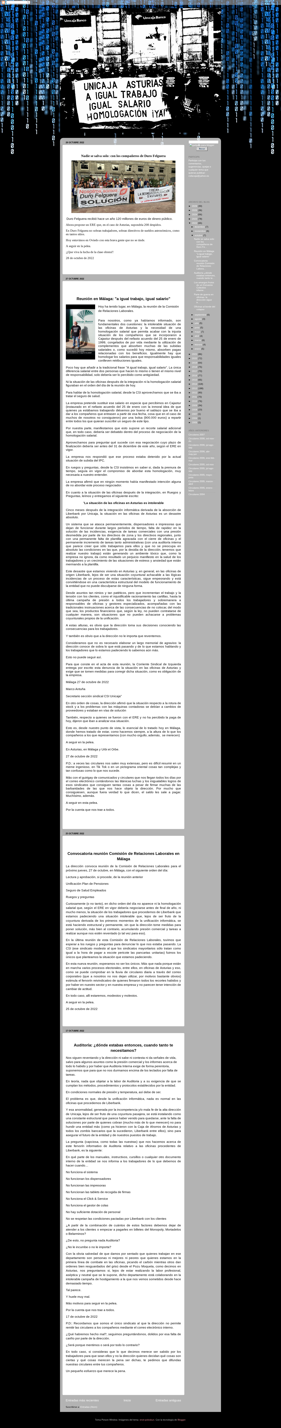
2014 (195, 384)
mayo (198, 332)
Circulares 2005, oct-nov (201, 464)
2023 (195, 219)
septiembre (201, 315)
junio (197, 327)
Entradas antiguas (168, 1400)
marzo (198, 340)
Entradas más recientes (82, 1400)
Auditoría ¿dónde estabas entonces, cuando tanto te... (204, 275)
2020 (195, 358)
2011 (195, 397)
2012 (195, 392)
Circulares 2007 (196, 434)
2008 (195, 409)
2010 (195, 401)
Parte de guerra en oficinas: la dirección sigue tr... (204, 298)
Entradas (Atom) (88, 1407)
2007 (195, 414)
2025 (195, 210)
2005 (195, 422)
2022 (195, 223)
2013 (195, 388)
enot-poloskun (147, 1420)
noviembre (200, 231)
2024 (195, 214)
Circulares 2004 (196, 494)
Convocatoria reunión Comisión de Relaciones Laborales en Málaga (110, 840)
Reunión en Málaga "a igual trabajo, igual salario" (98, 285)
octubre (199, 235)
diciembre (200, 227)
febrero (199, 344)
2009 (195, 405)
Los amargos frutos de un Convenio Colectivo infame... (204, 286)
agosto (198, 319)
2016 (195, 375)
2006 (195, 418)
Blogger (181, 1420)
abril (197, 336)
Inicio (127, 1400)
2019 (195, 363)
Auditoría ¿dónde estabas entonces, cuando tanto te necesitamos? (109, 1037)
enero (198, 349)
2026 (195, 206)
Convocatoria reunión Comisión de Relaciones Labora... (204, 265)
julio (197, 323)
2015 (195, 380)
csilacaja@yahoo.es (198, 176)
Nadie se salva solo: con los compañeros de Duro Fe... (204, 243)
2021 (195, 354)
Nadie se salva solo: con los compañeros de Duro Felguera (104, 149)
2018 (195, 367)
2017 (195, 371)
